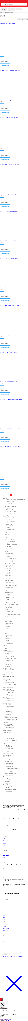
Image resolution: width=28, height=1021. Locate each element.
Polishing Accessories (7, 730)
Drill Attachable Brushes (11, 506)
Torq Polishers (9, 635)
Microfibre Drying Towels (11, 719)
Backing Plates (9, 711)
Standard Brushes (9, 695)
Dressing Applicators (10, 786)
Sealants (8, 781)
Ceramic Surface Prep (10, 656)
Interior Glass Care (10, 700)
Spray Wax (8, 783)
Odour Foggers (9, 519)
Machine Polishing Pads (8, 710)
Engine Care (8, 680)
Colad (7, 554)
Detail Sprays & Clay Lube (8, 676)
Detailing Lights (9, 503)
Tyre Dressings (9, 787)
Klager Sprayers (9, 578)
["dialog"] (14, 1011)
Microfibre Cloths (6, 716)
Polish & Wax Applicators (11, 509)
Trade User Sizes (6, 745)
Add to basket (5, 65)
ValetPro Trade (9, 751)
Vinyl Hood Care (9, 672)
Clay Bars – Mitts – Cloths (8, 661)
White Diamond (9, 643)
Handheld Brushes (10, 690)
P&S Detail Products (10, 607)
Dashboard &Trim (10, 706)
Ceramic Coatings (6, 648)
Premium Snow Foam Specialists (13, 614)
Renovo (7, 619)
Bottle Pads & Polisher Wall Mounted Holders (15, 499)
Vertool (7, 640)
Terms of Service (13, 956)
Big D (7, 542)
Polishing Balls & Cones (11, 511)
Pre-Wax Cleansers (10, 725)
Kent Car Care (9, 577)
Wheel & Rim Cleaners (11, 789)
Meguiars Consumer (10, 592)
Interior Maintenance (7, 703)
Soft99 (7, 628)
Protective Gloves (6, 734)
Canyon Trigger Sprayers (11, 549)
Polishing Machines (7, 732)
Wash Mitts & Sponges (11, 773)
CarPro (7, 551)
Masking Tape (9, 508)
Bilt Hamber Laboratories (11, 544)
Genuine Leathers (9, 763)
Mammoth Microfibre (10, 587)
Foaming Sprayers (10, 738)
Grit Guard (8, 568)
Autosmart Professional (11, 539)
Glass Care (5, 697)
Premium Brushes (9, 692)
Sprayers (4, 737)
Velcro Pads (8, 714)
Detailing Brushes (10, 501)
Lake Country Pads (10, 582)
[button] (4, 61)
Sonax (7, 631)
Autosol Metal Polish (10, 541)
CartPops (7, 1020)
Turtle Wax (8, 636)
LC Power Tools (9, 583)
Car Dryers (5, 645)
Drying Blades (9, 759)
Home (1, 12)
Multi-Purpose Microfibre (11, 720)
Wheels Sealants (9, 792)
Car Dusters (5, 647)
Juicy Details (8, 575)
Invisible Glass (9, 573)
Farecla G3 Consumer (10, 563)
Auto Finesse (9, 532)
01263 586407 (9, 865)
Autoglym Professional (11, 536)
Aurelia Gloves (9, 531)
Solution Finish (9, 630)
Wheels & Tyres (6, 784)
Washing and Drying (7, 756)
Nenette (7, 599)
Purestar (8, 616)
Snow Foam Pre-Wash (10, 766)
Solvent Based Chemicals (11, 740)
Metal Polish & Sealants (11, 684)
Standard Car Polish (10, 727)
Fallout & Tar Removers (8, 687)
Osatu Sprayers (9, 606)
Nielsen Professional (10, 602)
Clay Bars (8, 663)
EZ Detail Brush (9, 561)
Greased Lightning (10, 566)
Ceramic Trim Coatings (11, 658)
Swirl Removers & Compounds (12, 728)
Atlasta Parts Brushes (10, 529)
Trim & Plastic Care (10, 686)
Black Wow (8, 546)
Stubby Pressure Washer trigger (12, 768)
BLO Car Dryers (9, 548)
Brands (4, 523)
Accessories (5, 498)
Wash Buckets (9, 771)
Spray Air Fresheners (10, 521)
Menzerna (8, 594)
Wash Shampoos (9, 775)
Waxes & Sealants (6, 776)
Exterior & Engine (6, 679)
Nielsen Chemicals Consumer (12, 601)
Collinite (8, 556)
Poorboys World (9, 611)
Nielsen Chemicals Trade (11, 750)
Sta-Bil (7, 633)
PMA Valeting (9, 609)
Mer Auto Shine (9, 595)
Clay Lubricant (9, 664)
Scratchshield (9, 621)
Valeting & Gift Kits (7, 755)
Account (4, 843)
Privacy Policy (6, 855)
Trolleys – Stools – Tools (8, 753)
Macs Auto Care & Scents (11, 585)
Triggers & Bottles (10, 515)
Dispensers (8, 504)
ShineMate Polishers (10, 624)
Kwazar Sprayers (9, 580)
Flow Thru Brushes (7, 689)
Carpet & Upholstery (10, 704)
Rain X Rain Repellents (11, 618)
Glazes (4, 702)
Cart (4, 845)
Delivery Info (5, 857)
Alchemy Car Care (10, 525)
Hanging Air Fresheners (11, 517)
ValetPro (8, 638)
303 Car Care (9, 524)
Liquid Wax (8, 778)
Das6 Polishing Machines (11, 558)
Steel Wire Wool (6, 743)
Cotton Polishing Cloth (7, 674)
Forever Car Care (9, 565)
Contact (4, 852)
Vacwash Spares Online (11, 952)
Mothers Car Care (10, 597)
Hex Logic (8, 570)
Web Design (5, 953)
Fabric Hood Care (10, 669)
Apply (14, 1014)
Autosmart (8, 537)
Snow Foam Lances (10, 764)
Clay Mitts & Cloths (10, 666)
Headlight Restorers (10, 682)
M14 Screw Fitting (10, 712)
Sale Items (5, 735)
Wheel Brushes (9, 791)
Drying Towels (9, 761)
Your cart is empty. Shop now (6, 1019)
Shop (4, 840)
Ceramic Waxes (9, 660)
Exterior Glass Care (10, 698)
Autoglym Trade (9, 746)
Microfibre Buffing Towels (11, 717)
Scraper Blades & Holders (11, 513)
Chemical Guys (9, 553)
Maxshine (8, 590)
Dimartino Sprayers (10, 560)
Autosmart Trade (9, 748)
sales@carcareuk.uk (10, 867)
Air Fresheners (6, 516)
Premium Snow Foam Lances (12, 612)
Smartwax (8, 626)
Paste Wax (8, 779)
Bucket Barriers (9, 758)
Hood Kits (8, 671)
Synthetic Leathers (10, 770)
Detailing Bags (6, 677)
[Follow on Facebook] (4, 961)
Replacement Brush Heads (11, 694)
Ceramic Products (6, 650)
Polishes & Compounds (7, 724)
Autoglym (8, 534)
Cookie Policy (20, 956)
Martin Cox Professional (11, 589)
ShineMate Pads (9, 623)
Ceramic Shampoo (10, 653)
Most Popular (5, 722)
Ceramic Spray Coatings (11, 655)
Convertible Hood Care (7, 668)
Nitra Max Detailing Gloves (12, 604)
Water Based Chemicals (11, 742)
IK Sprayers (8, 572)
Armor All (8, 527)
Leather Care (9, 708)
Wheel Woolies (9, 642)
